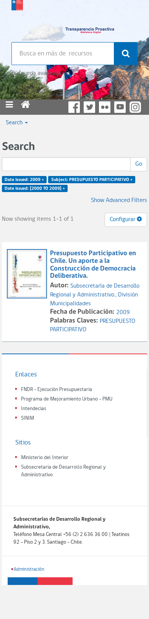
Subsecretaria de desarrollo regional (17, 19)
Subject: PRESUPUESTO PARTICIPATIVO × (92, 180)
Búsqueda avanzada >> (39, 73)
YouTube (120, 107)
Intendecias (33, 409)
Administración (29, 569)
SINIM (27, 418)
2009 (123, 313)
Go (138, 164)
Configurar (123, 220)
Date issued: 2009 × (24, 180)
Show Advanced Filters (119, 200)
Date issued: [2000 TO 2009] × (35, 188)
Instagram (135, 107)
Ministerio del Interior (44, 458)
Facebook (74, 107)
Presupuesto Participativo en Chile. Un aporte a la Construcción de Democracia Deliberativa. (93, 265)
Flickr (104, 107)
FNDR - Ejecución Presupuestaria (56, 390)
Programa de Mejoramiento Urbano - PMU (66, 399)
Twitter (89, 107)
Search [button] (15, 123)
